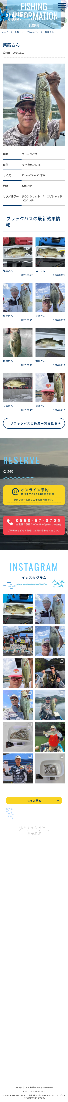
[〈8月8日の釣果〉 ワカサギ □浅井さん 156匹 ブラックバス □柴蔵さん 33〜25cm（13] (18, 737)
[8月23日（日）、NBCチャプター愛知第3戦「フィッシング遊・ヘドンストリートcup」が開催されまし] (18, 641)
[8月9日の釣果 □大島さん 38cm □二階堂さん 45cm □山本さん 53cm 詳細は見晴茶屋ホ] (50, 705)
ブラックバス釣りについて (19, 914)
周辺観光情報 (11, 1047)
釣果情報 (12, 923)
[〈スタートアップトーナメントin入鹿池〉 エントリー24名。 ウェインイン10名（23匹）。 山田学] (18, 768)
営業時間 (12, 993)
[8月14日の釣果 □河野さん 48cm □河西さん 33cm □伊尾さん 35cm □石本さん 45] (50, 673)
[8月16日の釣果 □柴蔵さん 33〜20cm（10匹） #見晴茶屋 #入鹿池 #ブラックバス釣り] (18, 673)
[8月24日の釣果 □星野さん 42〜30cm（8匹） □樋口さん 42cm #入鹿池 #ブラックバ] (50, 609)
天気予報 (8, 1056)
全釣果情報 (9, 948)
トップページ (11, 897)
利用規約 (29, 1098)
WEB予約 (8, 1030)
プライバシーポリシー (16, 1064)
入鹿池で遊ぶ (11, 906)
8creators (40, 1091)
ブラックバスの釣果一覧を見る (34, 423)
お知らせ (8, 1019)
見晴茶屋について (13, 985)
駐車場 (7, 1010)
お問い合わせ (11, 1039)
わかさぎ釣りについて (16, 931)
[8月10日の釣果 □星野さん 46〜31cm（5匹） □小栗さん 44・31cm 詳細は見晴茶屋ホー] (18, 705)
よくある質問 (11, 976)
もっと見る (34, 801)
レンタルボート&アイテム (18, 956)
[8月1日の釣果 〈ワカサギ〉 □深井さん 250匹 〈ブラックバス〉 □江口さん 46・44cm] (50, 768)
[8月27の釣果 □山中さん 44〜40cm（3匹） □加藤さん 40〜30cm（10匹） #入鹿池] (18, 609)
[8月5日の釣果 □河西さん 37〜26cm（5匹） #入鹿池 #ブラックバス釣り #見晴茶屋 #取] (50, 737)
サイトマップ (11, 1073)
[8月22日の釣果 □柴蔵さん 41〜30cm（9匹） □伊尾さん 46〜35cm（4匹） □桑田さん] (50, 641)
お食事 (7, 968)
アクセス (8, 1002)
